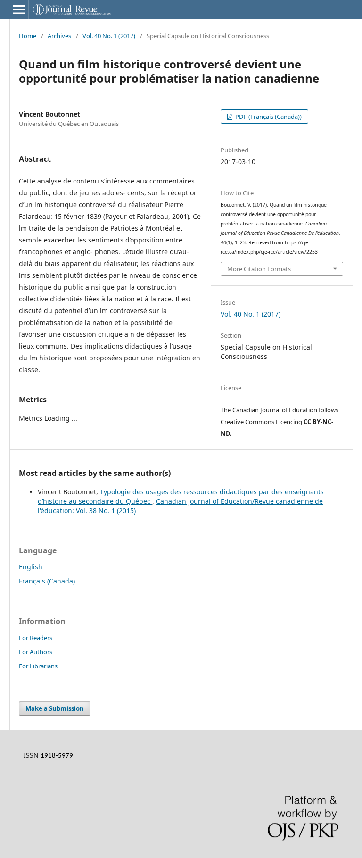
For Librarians (38, 666)
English (30, 566)
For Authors (35, 652)
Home (27, 36)
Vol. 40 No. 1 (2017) (108, 36)
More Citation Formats (259, 269)
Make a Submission (54, 708)
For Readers (35, 637)
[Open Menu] (18, 9)
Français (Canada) (47, 580)
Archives (59, 36)
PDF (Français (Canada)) (268, 116)
